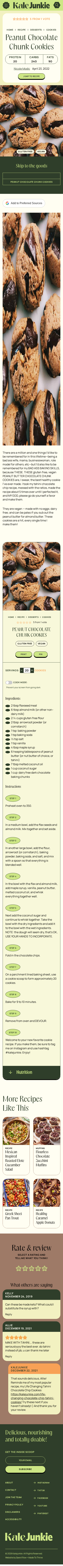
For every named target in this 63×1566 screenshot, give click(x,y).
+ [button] (32, 670)
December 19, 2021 (18, 1328)
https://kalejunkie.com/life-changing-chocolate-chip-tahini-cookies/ (32, 1398)
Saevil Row (21, 1557)
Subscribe (25, 1469)
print (24, 654)
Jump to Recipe (31, 76)
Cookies (51, 29)
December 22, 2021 (24, 1370)
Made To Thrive (35, 1557)
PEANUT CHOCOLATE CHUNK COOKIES (31, 181)
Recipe (22, 29)
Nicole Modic (22, 69)
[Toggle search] (56, 5)
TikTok (41, 1490)
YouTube (42, 1506)
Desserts (36, 29)
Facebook (42, 1498)
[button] (14, 19)
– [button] (22, 670)
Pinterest (42, 1513)
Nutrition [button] (24, 1072)
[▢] (7, 705)
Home (10, 29)
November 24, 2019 (18, 1296)
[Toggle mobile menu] (6, 5)
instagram (43, 1483)
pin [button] (41, 654)
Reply (8, 1314)
